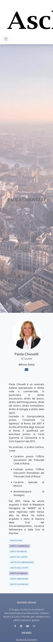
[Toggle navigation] (6, 39)
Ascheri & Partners (26, 639)
